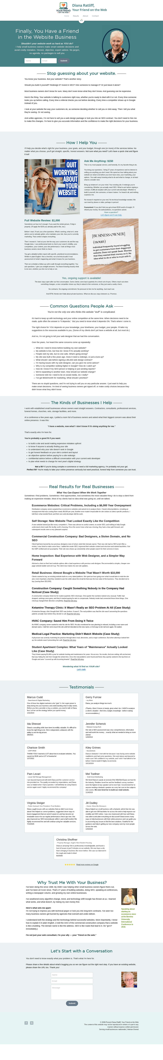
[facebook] (26, 1023)
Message (56, 988)
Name (28, 61)
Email (44, 61)
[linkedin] (31, 1023)
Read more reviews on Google (87, 864)
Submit (63, 61)
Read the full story (70, 601)
